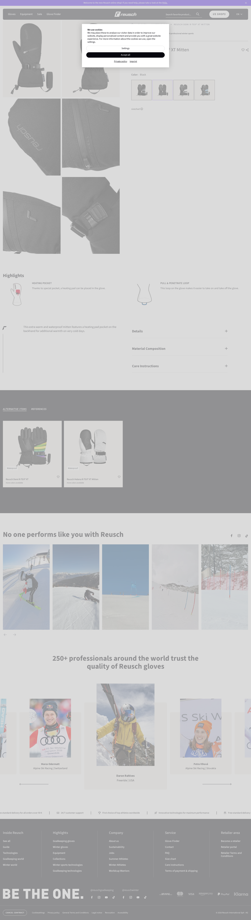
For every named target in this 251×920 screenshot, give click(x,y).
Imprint (133, 61)
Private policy (120, 61)
